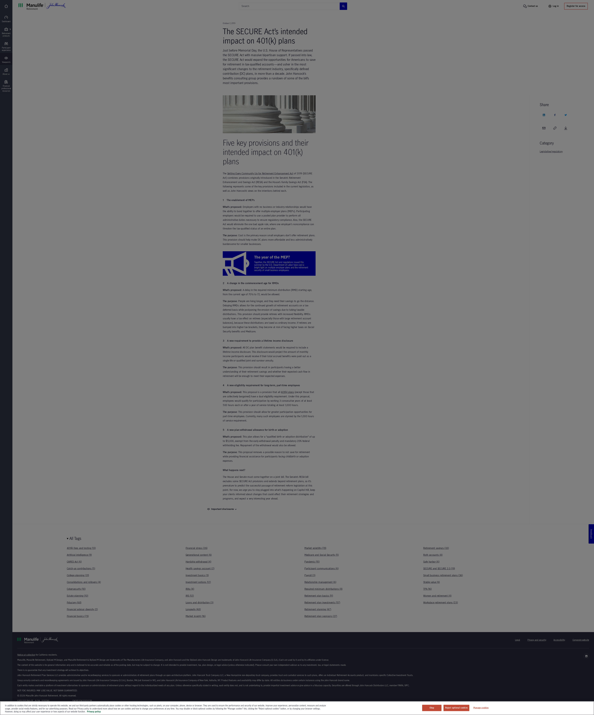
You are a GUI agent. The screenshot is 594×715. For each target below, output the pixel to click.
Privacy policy (94, 712)
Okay (432, 708)
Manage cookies (481, 708)
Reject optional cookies (456, 708)
